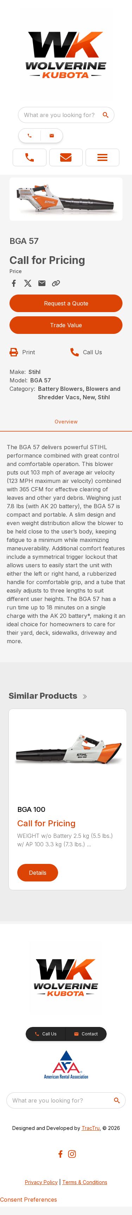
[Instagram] (72, 1154)
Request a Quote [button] (66, 303)
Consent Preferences (28, 1199)
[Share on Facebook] (14, 283)
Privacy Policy (41, 1182)
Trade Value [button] (66, 325)
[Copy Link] (56, 283)
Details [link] (37, 872)
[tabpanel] (66, 200)
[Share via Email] (42, 283)
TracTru (91, 1128)
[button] (29, 135)
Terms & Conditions (84, 1182)
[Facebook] (60, 1154)
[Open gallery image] (66, 199)
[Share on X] (28, 283)
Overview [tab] (66, 422)
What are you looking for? (59, 114)
